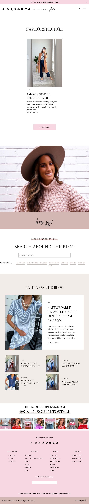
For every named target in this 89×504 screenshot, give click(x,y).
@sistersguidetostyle (44, 411)
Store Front (77, 455)
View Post (31, 112)
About (11, 458)
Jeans (52, 464)
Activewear (55, 461)
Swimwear (54, 467)
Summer (81, 263)
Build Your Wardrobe (37, 263)
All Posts (20, 263)
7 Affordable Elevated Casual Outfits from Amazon (63, 314)
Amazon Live (77, 458)
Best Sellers (55, 458)
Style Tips (54, 263)
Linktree (11, 455)
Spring (73, 263)
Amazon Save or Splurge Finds (38, 96)
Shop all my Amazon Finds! (47, 2)
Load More (44, 127)
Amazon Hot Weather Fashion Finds (30, 383)
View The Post (53, 342)
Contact (11, 461)
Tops (52, 470)
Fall (28, 90)
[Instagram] (9, 427)
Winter (64, 263)
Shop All (53, 455)
